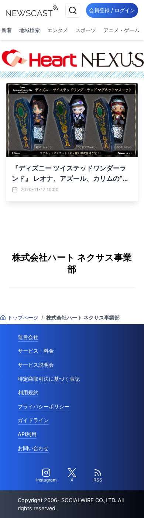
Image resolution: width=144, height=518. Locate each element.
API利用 (27, 434)
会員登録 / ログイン (112, 10)
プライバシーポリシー (43, 406)
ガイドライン (33, 420)
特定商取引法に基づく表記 (49, 379)
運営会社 (28, 337)
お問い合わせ (33, 448)
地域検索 (29, 30)
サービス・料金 (36, 351)
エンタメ (57, 30)
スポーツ (85, 30)
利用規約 (28, 392)
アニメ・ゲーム (121, 30)
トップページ (22, 317)
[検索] (72, 10)
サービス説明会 (36, 365)
